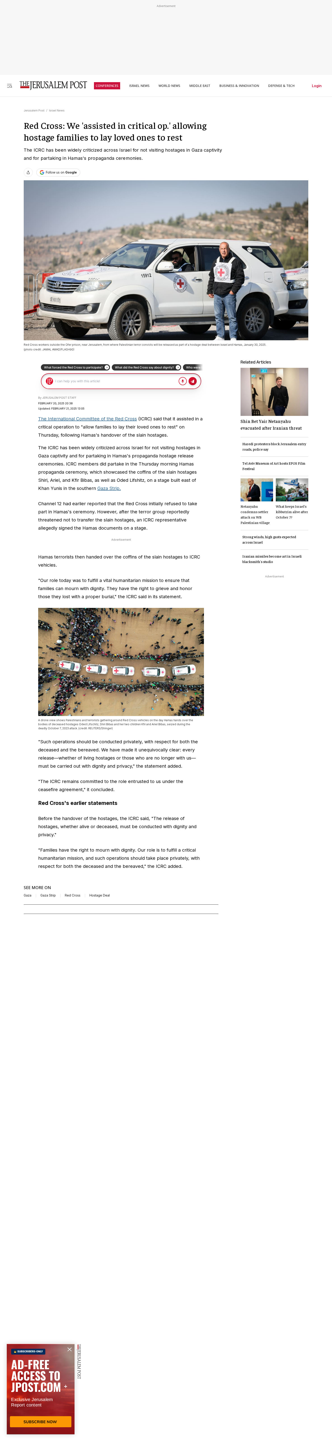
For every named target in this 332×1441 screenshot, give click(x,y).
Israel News (57, 110)
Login (317, 85)
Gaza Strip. (109, 488)
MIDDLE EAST (199, 86)
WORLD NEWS (169, 86)
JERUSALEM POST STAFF (59, 397)
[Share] (28, 172)
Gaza (27, 895)
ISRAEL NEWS (139, 86)
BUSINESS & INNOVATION (239, 86)
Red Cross (72, 895)
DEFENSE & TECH (281, 86)
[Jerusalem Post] (50, 85)
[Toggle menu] (9, 85)
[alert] (41, 1389)
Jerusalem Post (34, 110)
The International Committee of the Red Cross (87, 419)
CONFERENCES (107, 86)
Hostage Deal (99, 895)
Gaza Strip (48, 895)
